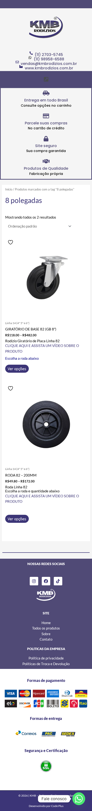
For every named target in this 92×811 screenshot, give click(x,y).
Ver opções (17, 368)
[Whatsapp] (78, 798)
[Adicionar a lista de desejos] (11, 242)
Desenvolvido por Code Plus (46, 806)
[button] (46, 79)
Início (8, 189)
